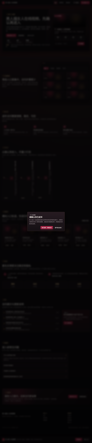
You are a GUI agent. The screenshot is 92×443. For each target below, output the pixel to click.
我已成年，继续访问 (47, 227)
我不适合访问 (58, 227)
